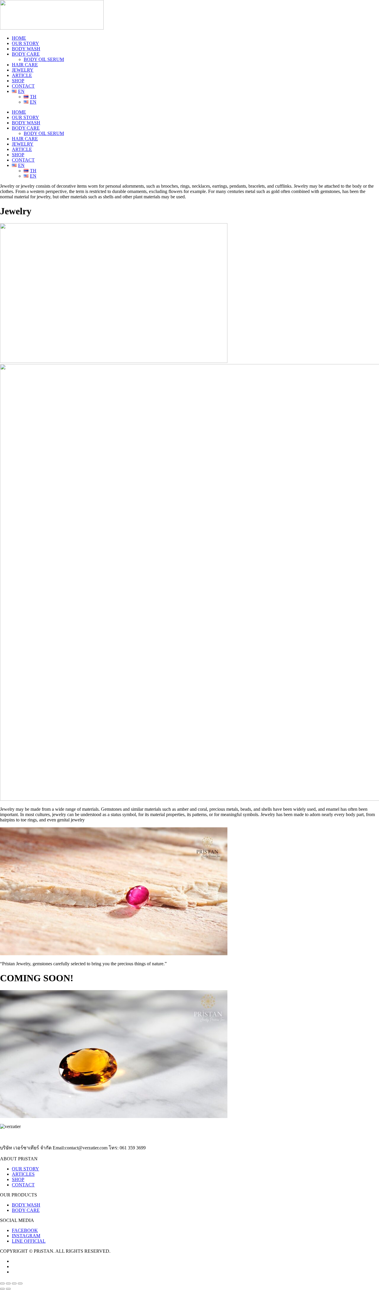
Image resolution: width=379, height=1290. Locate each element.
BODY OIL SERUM (44, 59)
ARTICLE (22, 75)
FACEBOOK (25, 1230)
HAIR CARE (25, 64)
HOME (19, 38)
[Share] (14, 1283)
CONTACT (23, 86)
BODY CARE (26, 54)
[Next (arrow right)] (8, 1289)
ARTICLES (23, 1174)
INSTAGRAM (26, 1235)
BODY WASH (26, 48)
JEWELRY (22, 70)
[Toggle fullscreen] (8, 1283)
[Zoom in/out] (2, 1283)
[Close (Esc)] (20, 1283)
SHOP (18, 80)
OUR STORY (25, 43)
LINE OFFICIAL (29, 1241)
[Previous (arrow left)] (2, 1289)
